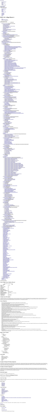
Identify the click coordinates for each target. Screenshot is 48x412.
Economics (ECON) (5, 245)
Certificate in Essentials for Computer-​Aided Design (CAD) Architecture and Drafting (14, 113)
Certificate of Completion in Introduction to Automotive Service (11, 174)
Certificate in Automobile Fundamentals (8, 61)
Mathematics (4, 146)
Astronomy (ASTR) (5, 233)
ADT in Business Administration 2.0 (8, 77)
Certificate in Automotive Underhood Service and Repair (10, 65)
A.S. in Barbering (6, 102)
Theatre (4, 202)
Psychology (4, 186)
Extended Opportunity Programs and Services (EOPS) (9, 249)
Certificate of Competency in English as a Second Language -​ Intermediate (12, 163)
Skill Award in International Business (8, 84)
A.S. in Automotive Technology (8, 59)
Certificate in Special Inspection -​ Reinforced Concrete (10, 101)
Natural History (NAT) (5, 262)
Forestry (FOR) (5, 250)
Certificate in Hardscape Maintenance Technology (10, 189)
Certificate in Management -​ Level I (8, 80)
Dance (4, 106)
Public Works (4, 187)
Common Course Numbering (6, 227)
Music (3, 154)
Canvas (2, 2)
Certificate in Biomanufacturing (7, 75)
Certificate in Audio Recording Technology (9, 198)
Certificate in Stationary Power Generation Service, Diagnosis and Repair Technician (13, 68)
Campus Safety (3, 389)
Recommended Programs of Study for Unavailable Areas (9, 226)
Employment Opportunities (5, 390)
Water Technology (5, 216)
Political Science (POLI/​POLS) (6, 266)
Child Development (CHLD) (6, 237)
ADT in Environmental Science (8, 72)
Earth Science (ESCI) (5, 244)
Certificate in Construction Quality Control (9, 100)
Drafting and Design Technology (6, 110)
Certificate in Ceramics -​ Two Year (8, 212)
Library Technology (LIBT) (6, 258)
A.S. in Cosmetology (6, 103)
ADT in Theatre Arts (6, 203)
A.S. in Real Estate (6, 193)
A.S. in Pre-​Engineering (7, 118)
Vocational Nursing (5, 214)
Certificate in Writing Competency (8, 122)
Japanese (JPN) (5, 256)
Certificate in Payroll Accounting (8, 49)
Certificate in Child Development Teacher (9, 90)
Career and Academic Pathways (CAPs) (6, 42)
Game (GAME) (5, 251)
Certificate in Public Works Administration (9, 190)
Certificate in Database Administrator (8, 134)
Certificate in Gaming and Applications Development (10, 96)
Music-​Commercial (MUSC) (6, 260)
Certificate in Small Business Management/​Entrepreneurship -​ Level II (12, 83)
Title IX (2, 401)
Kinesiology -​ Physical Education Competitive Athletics (9, 144)
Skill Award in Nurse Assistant (7, 177)
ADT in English (6, 120)
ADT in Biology (6, 71)
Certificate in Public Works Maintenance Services (9, 191)
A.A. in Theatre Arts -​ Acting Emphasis (8, 204)
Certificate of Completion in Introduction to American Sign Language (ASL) (12, 173)
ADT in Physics (6, 183)
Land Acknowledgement (4, 391)
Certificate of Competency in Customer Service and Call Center (11, 160)
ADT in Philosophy (6, 182)
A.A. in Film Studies (6, 209)
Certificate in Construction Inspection (8, 99)
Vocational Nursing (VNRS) (6, 275)
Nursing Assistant (5, 176)
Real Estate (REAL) (5, 269)
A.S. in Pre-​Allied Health (7, 73)
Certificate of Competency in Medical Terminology (10, 172)
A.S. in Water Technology (7, 217)
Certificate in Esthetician (7, 125)
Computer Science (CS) (5, 239)
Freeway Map (4, 28)
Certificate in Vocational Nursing (8, 215)
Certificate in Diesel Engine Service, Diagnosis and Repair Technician (12, 66)
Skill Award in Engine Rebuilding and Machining (9, 70)
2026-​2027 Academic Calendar (6, 24)
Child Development (5, 85)
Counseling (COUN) (5, 241)
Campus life (3, 14)
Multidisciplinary (5, 148)
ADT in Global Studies (7, 131)
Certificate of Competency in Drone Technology (9, 162)
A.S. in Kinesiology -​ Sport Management (9, 140)
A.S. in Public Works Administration (8, 188)
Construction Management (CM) (6, 240)
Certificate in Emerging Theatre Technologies (9, 205)
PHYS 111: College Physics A (6, 277)
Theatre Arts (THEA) (5, 274)
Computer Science (5, 95)
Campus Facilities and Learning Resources (6, 41)
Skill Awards (4, 224)
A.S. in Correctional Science (7, 52)
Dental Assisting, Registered (6, 108)
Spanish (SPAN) (5, 272)
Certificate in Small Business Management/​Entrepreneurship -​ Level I (12, 82)
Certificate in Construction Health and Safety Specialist (10, 98)
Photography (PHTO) (5, 265)
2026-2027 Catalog (2, 6)
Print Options (3, 280)
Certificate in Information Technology (8, 135)
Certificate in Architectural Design (8, 57)
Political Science (5, 184)
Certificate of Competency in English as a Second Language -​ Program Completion (13, 164)
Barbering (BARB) (5, 234)
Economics (4, 115)
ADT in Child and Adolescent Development (9, 86)
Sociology (4, 200)
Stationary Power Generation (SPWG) (7, 273)
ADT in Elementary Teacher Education (8, 87)
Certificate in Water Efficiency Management (9, 218)
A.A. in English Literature (7, 121)
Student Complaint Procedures (5, 400)
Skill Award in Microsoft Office (8, 180)
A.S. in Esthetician (6, 124)
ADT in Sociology (6, 201)
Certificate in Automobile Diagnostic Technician (9, 60)
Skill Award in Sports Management (8, 143)
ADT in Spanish (6, 127)
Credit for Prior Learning (6, 37)
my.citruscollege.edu (4, 1)
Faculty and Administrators (6, 26)
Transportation (3, 393)
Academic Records (5, 40)
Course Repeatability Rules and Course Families (8, 36)
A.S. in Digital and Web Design (8, 210)
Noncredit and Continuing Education (7, 157)
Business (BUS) (5, 236)
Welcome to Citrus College (5, 23)
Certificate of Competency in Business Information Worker (11, 159)
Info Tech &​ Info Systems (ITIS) (6, 255)
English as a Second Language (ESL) (7, 123)
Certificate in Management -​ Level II (8, 81)
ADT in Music (6, 155)
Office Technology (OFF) (6, 264)
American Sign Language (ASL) (6, 230)
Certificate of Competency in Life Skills (8, 171)
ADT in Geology (6, 114)
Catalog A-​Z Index (4, 279)
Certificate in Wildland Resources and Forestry (9, 129)
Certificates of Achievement (6, 223)
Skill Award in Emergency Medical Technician (9, 117)
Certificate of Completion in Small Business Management (10, 175)
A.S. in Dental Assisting (7, 109)
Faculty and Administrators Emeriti (7, 27)
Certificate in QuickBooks (7, 50)
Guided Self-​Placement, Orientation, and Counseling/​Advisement (10, 34)
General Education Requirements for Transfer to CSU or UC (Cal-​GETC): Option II (13, 222)
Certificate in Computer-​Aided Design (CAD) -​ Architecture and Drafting (12, 112)
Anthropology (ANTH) (5, 231)
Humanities (4, 133)
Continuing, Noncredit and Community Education (8, 225)
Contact (2, 4)
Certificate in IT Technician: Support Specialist (9, 136)
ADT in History (6, 132)
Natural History (5, 156)
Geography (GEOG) (5, 252)
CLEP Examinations (6, 38)
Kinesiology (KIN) (5, 257)
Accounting (4, 44)
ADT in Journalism (6, 93)
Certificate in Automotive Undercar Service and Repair (10, 64)
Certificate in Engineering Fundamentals (8, 119)
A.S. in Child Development (7, 88)
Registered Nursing (5, 199)
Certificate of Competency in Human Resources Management (11, 170)
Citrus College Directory (6, 25)
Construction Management (6, 97)
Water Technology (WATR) (6, 276)
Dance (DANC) (5, 242)
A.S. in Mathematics (6, 147)
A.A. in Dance (6, 107)
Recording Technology (5, 197)
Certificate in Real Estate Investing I (8, 195)
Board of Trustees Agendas (16, 397)
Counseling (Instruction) (5, 105)
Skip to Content (2, 0)
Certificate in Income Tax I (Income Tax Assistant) (10, 48)
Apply (2, 3)
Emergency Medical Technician (6, 116)
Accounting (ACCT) (5, 229)
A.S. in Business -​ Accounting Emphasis (8, 78)
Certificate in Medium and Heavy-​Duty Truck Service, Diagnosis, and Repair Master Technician (15, 67)
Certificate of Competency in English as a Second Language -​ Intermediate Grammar (13, 165)
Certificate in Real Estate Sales (7, 196)
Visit (2, 15)
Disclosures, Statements (4, 399)
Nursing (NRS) (5, 263)
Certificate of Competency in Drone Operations (9, 161)
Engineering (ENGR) (5, 246)
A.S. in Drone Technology (7, 206)
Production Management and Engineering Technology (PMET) (10, 185)
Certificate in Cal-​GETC (7, 153)
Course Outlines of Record (5, 19)
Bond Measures (3, 398)
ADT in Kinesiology (6, 138)
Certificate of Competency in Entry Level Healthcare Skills (11, 169)
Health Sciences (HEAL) (6, 253)
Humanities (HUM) (5, 254)
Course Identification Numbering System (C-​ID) (8, 228)
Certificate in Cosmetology (7, 104)
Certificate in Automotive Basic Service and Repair (10, 62)
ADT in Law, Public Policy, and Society (8, 149)
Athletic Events (3, 388)
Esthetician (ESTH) (5, 248)
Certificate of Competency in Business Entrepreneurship (10, 158)
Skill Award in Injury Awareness (8, 141)
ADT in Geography (6, 130)
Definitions (3, 278)
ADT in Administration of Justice (8, 51)
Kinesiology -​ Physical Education (7, 137)
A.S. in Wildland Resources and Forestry (9, 128)
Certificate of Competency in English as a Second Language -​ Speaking (12, 168)
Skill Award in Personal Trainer (7, 142)
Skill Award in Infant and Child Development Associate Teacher (11, 91)
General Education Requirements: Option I (9, 221)
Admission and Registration (5, 31)
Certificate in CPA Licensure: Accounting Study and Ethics (11, 47)
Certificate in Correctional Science (8, 53)
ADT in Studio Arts (6, 208)
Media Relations (3, 392)
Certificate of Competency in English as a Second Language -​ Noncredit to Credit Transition (14, 167)
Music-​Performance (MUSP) (6, 261)
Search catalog (2, 22)
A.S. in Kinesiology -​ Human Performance (9, 139)
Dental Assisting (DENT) (6, 243)
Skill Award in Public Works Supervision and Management (11, 192)
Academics (3, 13)
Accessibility (3, 396)
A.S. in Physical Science (7, 152)
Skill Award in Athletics (7, 145)
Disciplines (3, 43)
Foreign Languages (5, 126)
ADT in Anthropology (6, 55)
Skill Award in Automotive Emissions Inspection (9, 69)
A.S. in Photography (6, 211)
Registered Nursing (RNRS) (6, 270)
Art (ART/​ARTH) (5, 232)
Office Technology (5, 178)
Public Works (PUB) (5, 268)
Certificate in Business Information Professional (9, 179)
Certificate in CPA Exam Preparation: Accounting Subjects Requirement (12, 46)
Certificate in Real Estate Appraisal (8, 194)
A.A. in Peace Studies (6, 151)
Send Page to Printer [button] (4, 407)
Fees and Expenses (5, 32)
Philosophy (4, 181)
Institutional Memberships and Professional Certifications (9, 29)
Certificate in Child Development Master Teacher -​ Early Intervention (12, 89)
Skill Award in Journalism (7, 94)
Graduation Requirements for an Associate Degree (8, 220)
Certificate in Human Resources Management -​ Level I (10, 79)
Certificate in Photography (7, 213)
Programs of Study (4, 219)
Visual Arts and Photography (6, 207)
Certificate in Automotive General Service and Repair (10, 63)
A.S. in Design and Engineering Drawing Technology (10, 111)
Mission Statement (5, 30)
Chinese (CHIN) (5, 238)
